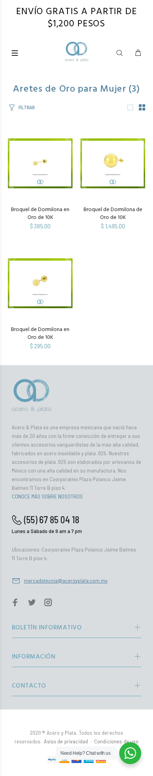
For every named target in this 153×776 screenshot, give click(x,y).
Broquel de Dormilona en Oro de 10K (40, 213)
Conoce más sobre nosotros (47, 496)
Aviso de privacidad (66, 741)
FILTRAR (26, 108)
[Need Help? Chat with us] (130, 753)
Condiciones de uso (116, 741)
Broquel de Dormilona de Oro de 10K (113, 213)
